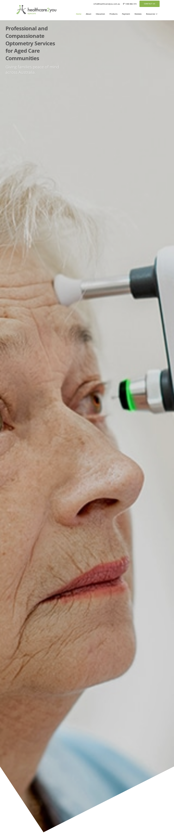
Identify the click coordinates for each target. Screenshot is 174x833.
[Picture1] (36, 10)
